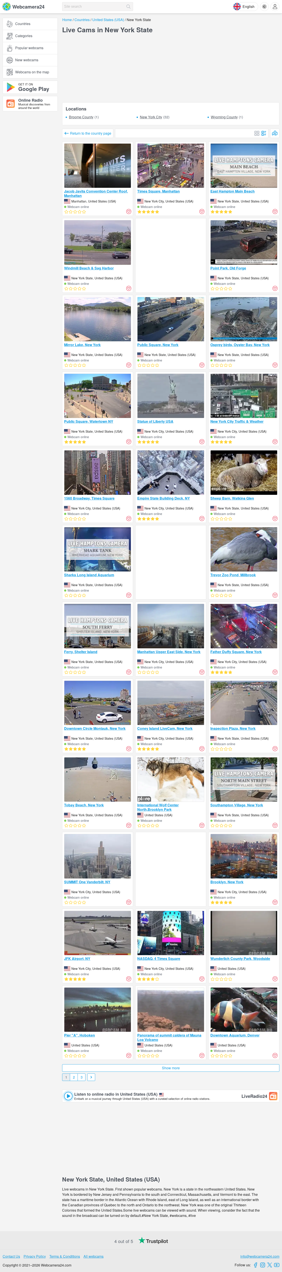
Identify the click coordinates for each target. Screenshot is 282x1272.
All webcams (93, 1256)
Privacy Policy (35, 1256)
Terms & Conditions (64, 1256)
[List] (264, 133)
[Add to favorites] (128, 211)
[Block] (256, 133)
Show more (171, 1067)
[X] (269, 1265)
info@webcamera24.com (259, 1256)
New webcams (26, 60)
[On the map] (274, 133)
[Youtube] (276, 1265)
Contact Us (11, 1256)
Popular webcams (29, 48)
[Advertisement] (30, 163)
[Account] (275, 6)
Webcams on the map (32, 72)
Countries (22, 23)
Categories (23, 35)
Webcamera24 (28, 6)
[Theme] (264, 6)
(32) (154, 117)
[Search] (128, 6)
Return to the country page (90, 133)
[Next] (91, 1077)
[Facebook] (255, 1265)
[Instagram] (262, 1265)
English (248, 6)
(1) (84, 117)
